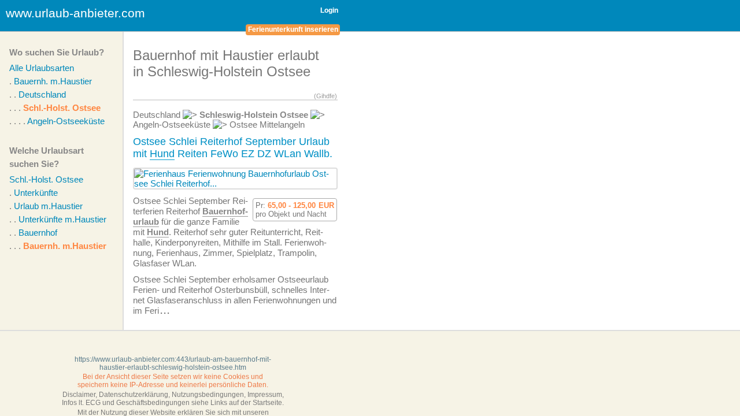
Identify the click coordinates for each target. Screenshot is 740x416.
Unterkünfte (36, 193)
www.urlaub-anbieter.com (75, 13)
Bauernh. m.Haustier (53, 81)
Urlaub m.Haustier (48, 206)
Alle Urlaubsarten (41, 68)
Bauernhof (37, 232)
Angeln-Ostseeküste (66, 121)
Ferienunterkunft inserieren (293, 29)
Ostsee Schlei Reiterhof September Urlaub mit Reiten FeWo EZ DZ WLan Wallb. (232, 147)
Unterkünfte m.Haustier (62, 219)
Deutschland (42, 94)
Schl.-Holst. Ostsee (62, 108)
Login (329, 10)
